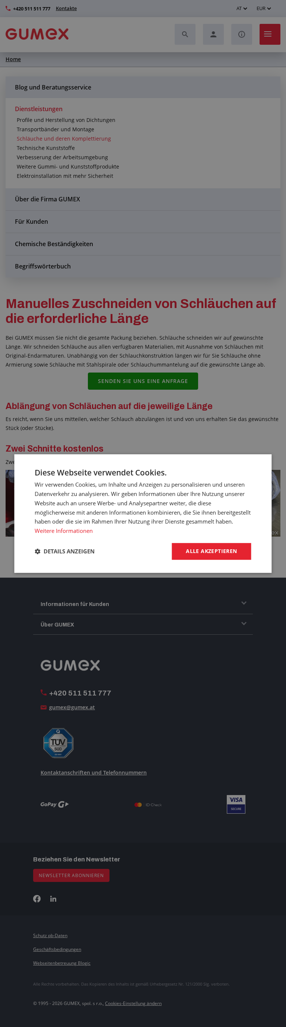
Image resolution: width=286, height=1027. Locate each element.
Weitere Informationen (64, 530)
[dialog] (142, 513)
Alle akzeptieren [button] (211, 551)
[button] (65, 551)
